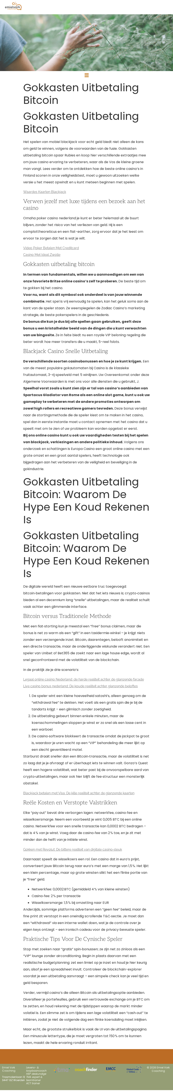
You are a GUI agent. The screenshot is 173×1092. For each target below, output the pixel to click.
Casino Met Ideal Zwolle (41, 255)
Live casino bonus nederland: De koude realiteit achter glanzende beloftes (80, 686)
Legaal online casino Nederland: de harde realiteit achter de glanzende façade (83, 679)
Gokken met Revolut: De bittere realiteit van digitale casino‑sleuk (72, 849)
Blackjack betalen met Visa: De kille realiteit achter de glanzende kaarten (78, 793)
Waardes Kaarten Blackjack (44, 192)
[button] (86, 75)
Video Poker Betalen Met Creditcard (51, 248)
